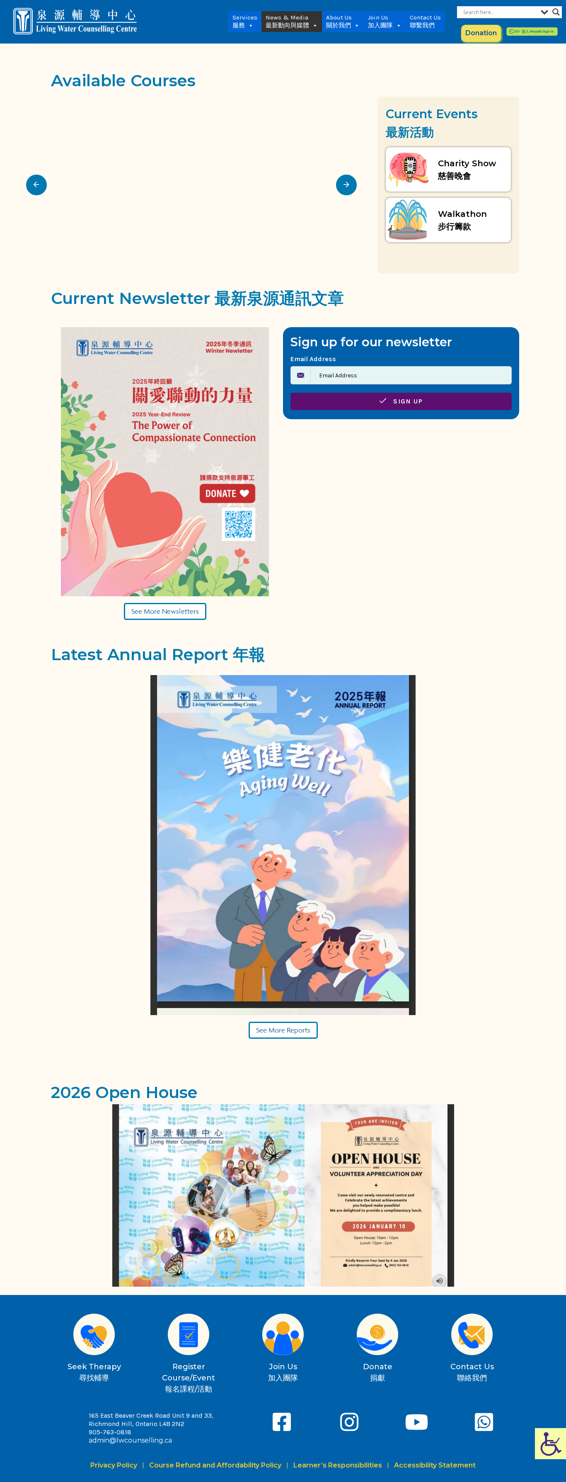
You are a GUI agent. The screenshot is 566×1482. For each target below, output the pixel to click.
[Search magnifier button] (556, 12)
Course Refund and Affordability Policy (215, 1465)
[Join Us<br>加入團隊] (283, 1334)
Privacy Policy (115, 1465)
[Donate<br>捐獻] (377, 1334)
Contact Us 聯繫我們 (425, 21)
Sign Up (407, 401)
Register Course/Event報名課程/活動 (188, 1378)
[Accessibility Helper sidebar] (550, 1443)
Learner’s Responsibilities (337, 1465)
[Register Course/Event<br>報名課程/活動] (188, 1334)
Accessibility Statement (435, 1465)
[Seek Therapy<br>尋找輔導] (94, 1334)
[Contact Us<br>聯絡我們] (472, 1334)
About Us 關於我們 (339, 21)
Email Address (313, 359)
